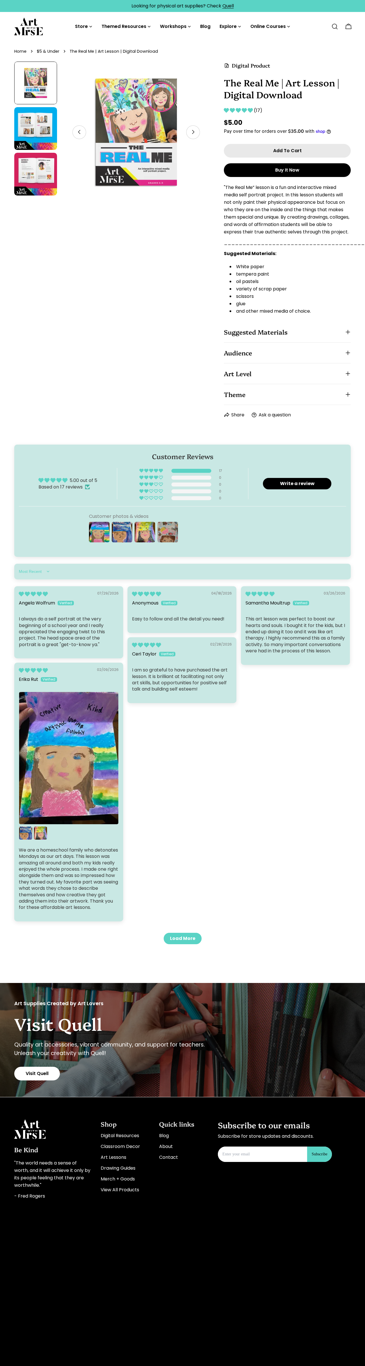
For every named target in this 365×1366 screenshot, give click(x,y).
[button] (239, 110)
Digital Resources (120, 1135)
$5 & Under (48, 51)
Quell (228, 6)
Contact (168, 1157)
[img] (33, 594)
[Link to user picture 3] (40, 833)
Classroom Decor (120, 1146)
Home (20, 51)
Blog (164, 1135)
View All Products (120, 1189)
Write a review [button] (297, 483)
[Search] (334, 26)
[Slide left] (79, 132)
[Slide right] (193, 132)
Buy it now (287, 170)
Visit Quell (37, 1073)
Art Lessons (113, 1157)
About (166, 1146)
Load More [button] (182, 938)
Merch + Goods (118, 1179)
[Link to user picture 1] (69, 758)
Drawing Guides (118, 1168)
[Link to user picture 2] (26, 833)
